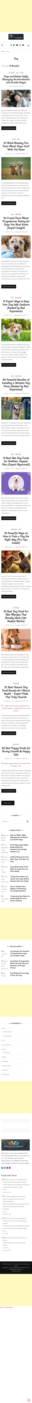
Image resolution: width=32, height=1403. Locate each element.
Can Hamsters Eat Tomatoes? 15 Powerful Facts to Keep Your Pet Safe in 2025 (19, 953)
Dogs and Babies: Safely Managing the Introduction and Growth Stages (16, 79)
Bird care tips (8, 1031)
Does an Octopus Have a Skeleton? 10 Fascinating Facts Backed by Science (18, 889)
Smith (11, 86)
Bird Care (18, 1267)
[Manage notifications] (28, 1400)
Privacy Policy (16, 1271)
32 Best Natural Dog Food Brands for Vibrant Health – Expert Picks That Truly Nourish (16, 692)
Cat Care (11, 1267)
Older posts (8, 803)
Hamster (5, 1061)
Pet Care (5, 1070)
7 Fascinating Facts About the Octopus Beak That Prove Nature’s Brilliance (20, 898)
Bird (4, 1028)
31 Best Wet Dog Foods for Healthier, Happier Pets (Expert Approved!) (16, 461)
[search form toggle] (28, 45)
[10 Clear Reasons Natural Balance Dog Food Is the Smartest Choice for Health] (16, 1180)
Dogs (21, 72)
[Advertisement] (16, 16)
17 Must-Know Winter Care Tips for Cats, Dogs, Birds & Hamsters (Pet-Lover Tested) (19, 879)
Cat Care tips (7, 1045)
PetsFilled (10, 1264)
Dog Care (5, 1267)
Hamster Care (25, 1267)
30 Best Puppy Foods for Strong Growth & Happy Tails (16, 751)
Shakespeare (8, 1036)
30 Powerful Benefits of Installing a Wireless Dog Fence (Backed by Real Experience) (16, 384)
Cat (4, 1040)
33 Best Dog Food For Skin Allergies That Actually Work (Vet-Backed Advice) (16, 616)
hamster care (7, 1065)
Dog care (11, 72)
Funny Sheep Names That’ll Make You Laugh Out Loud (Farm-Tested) (19, 869)
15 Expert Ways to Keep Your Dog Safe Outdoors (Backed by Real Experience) (16, 306)
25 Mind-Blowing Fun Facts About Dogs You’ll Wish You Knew (16, 146)
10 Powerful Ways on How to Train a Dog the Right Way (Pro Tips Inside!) (16, 538)
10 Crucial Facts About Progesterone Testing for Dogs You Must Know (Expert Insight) (16, 222)
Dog (17, 72)
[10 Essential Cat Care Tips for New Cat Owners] (16, 1239)
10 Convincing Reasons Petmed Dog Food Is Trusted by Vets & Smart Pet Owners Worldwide (16, 1206)
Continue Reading (9, 128)
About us (20, 1269)
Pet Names (6, 1074)
